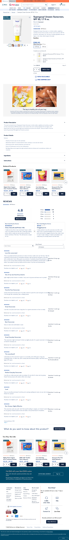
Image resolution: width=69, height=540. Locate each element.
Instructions (7, 160)
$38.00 (36, 43)
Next (5, 422)
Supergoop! (40, 22)
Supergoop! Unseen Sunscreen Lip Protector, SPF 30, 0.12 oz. (53, 59)
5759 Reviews (12, 455)
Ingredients (7, 155)
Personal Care (6, 12)
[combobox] (34, 5)
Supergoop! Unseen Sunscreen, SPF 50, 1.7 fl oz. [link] (27, 12)
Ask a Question (59, 428)
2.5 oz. (44, 46)
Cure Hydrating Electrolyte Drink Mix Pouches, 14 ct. (41, 188)
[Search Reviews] (33, 246)
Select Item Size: (39, 44)
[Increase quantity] (39, 69)
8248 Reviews (28, 455)
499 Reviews (43, 28)
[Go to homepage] (14, 5)
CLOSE (63, 538)
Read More (36, 38)
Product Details (8, 135)
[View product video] (24, 45)
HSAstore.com (12, 1)
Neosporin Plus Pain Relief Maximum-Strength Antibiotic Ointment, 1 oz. (57, 188)
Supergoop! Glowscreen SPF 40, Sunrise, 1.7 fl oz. (53, 54)
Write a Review (20, 218)
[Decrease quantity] (35, 69)
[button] (10, 176)
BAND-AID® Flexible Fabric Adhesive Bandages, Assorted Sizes (25, 188)
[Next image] (27, 45)
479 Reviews (60, 455)
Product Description (10, 122)
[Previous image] (7, 45)
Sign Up (58, 474)
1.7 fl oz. (37, 46)
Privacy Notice (50, 531)
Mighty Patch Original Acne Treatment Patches (10, 188)
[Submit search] (46, 4)
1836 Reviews (44, 455)
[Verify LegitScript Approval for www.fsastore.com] (15, 511)
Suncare (13, 12)
